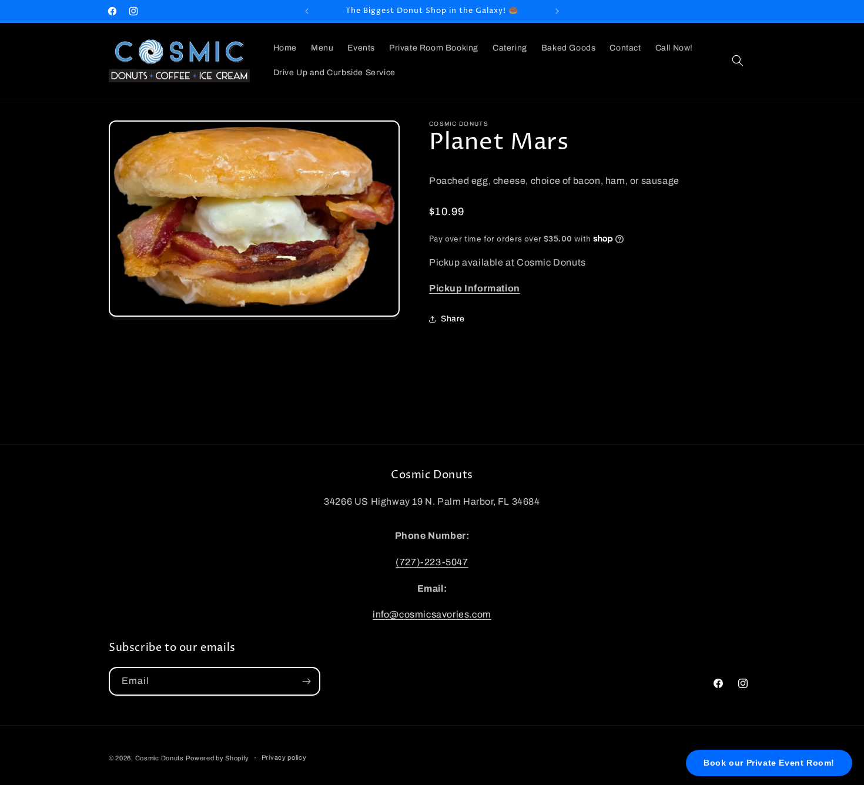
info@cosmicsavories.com (432, 614)
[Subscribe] (306, 681)
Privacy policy (284, 757)
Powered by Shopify (217, 757)
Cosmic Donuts (159, 757)
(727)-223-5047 (432, 562)
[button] (738, 60)
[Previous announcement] (307, 11)
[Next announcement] (557, 11)
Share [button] (453, 318)
